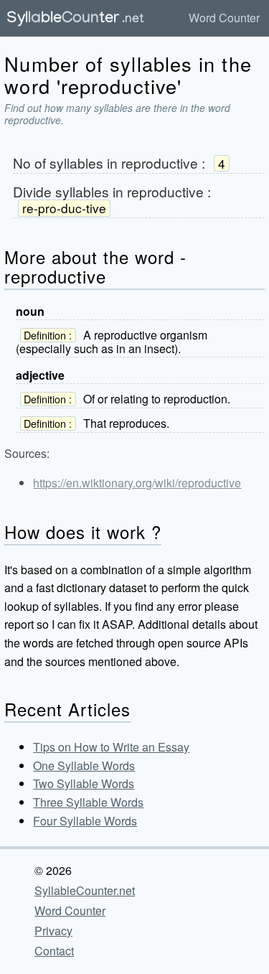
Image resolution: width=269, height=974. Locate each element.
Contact (54, 950)
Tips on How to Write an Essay (111, 747)
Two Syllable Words (83, 783)
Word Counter (224, 17)
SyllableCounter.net (84, 890)
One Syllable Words (84, 765)
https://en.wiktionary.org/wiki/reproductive (137, 482)
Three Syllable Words (88, 802)
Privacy (53, 930)
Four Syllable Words (85, 821)
